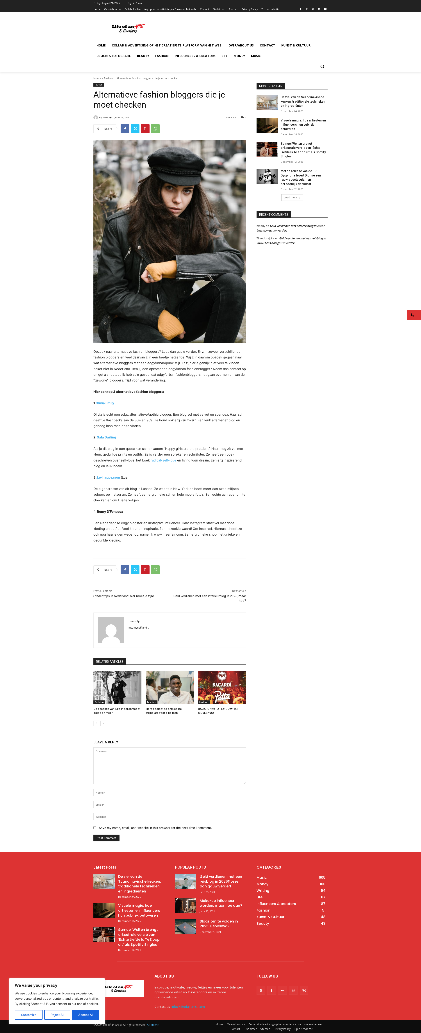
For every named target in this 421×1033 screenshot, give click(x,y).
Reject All (57, 1015)
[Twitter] (313, 9)
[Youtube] (325, 9)
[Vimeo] (318, 9)
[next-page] (103, 723)
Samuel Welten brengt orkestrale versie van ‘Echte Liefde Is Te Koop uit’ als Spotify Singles (139, 937)
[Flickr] (282, 990)
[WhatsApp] (155, 128)
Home (97, 78)
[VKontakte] (304, 990)
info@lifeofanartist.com (188, 1007)
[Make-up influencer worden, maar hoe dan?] (185, 905)
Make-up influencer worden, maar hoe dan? (221, 903)
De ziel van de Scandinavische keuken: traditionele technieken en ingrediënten (303, 101)
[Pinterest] (145, 128)
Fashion (109, 78)
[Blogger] (261, 990)
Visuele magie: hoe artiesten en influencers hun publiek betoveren (303, 125)
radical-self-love (164, 460)
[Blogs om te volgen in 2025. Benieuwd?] (185, 926)
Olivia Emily (105, 403)
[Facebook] (300, 9)
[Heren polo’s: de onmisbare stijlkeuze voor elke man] (170, 687)
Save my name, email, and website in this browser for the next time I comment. (155, 828)
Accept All (85, 1015)
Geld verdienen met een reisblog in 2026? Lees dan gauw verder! (221, 881)
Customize (28, 1015)
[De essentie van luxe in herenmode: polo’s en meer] (117, 687)
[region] (57, 1001)
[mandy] (96, 117)
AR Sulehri (153, 1025)
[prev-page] (96, 723)
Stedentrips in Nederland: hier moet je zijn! (123, 596)
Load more (291, 197)
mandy (107, 117)
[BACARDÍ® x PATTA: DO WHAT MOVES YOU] (222, 687)
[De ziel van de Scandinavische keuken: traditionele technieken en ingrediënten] (267, 102)
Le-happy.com (108, 477)
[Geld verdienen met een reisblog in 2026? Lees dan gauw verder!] (185, 881)
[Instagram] (306, 9)
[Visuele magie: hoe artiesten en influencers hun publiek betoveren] (267, 125)
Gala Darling (106, 437)
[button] (322, 66)
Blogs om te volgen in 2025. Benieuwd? (219, 924)
